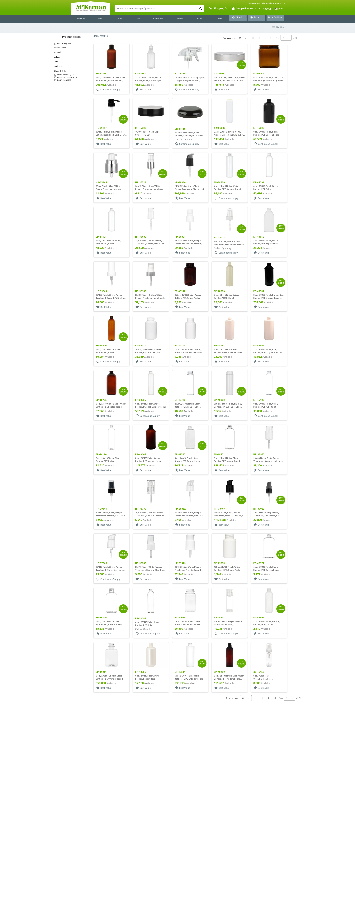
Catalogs (270, 3)
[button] (279, 9)
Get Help (261, 3)
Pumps (179, 18)
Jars (100, 18)
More (219, 18)
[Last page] (271, 38)
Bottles (81, 18)
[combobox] (157, 8)
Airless (200, 18)
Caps (137, 18)
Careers (252, 3)
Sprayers (158, 18)
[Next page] (265, 38)
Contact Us (280, 3)
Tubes (118, 18)
